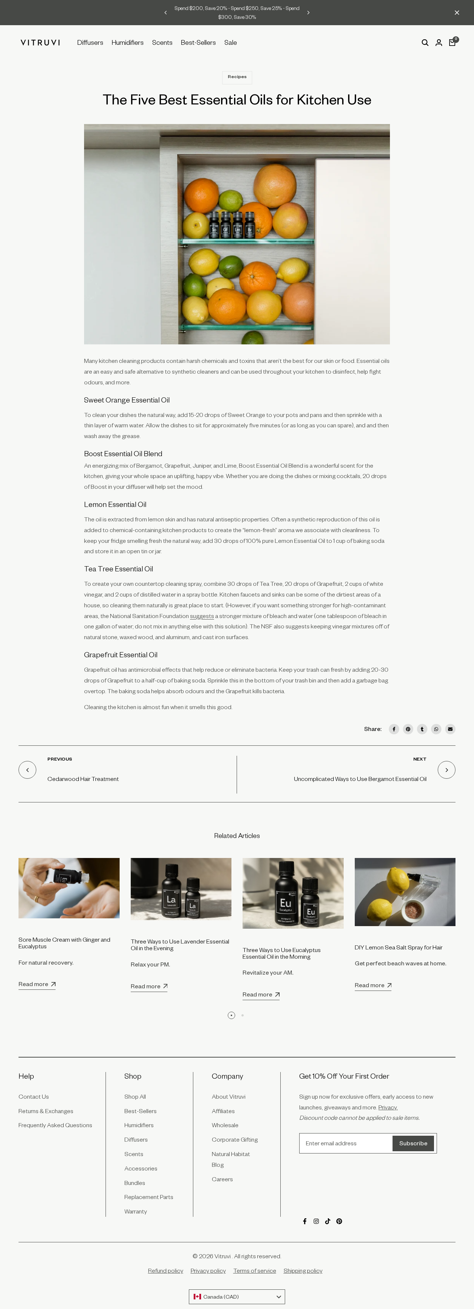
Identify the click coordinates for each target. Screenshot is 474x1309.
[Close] (455, 12)
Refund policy (165, 1270)
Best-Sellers (140, 1111)
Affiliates (223, 1111)
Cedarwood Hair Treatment (83, 778)
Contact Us (34, 1096)
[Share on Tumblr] (422, 729)
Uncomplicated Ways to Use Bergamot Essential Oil (360, 778)
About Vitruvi (229, 1096)
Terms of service (254, 1270)
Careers (222, 1179)
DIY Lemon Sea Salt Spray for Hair (399, 947)
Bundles (134, 1182)
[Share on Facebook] (394, 729)
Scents (133, 1154)
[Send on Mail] (450, 729)
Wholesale (225, 1125)
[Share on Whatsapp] (436, 729)
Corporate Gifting (235, 1139)
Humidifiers (139, 1125)
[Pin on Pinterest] (408, 729)
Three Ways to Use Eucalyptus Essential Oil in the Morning (282, 953)
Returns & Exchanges (46, 1111)
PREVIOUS (59, 759)
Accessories (140, 1168)
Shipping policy (303, 1270)
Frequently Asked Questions (55, 1125)
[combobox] (237, 1296)
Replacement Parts (148, 1196)
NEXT (420, 759)
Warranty (135, 1211)
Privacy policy (208, 1270)
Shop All (135, 1096)
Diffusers (136, 1139)
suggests (202, 615)
